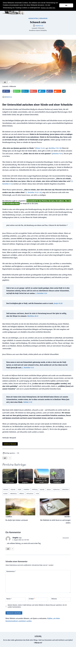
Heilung (34, 489)
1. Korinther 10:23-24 (33, 192)
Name (9, 599)
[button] (38, 25)
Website (54, 599)
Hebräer (26, 489)
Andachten (33, 18)
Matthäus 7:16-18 (55, 148)
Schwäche (29, 493)
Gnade (13, 489)
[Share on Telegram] (42, 91)
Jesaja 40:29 (58, 303)
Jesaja (42, 489)
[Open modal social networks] (64, 91)
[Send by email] (25, 91)
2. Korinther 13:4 (28, 367)
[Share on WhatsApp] (17, 91)
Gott (19, 489)
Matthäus (13, 493)
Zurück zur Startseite (10, 444)
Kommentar (11, 571)
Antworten (66, 538)
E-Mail (32, 599)
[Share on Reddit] (57, 91)
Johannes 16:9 (57, 153)
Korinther (65, 489)
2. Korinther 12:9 (41, 293)
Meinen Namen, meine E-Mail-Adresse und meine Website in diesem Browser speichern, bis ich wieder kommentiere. (37, 606)
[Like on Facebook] (49, 91)
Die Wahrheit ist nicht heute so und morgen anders (55, 520)
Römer (21, 493)
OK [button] (66, 5)
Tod (37, 493)
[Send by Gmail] (33, 91)
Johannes (56, 489)
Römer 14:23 (40, 148)
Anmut (5, 489)
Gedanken (43, 18)
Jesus (49, 489)
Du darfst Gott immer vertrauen (17, 518)
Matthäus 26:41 (32, 316)
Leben (5, 493)
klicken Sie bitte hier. (48, 8)
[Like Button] (4, 82)
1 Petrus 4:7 (38, 643)
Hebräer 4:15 (27, 402)
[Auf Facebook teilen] (6, 91)
